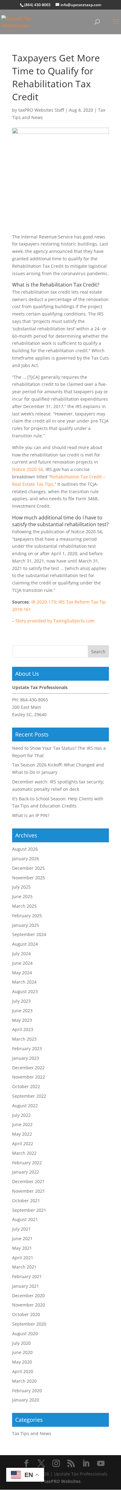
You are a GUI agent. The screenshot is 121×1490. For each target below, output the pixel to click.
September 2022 (29, 1096)
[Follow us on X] (41, 1463)
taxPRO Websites (62, 1481)
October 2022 (26, 1086)
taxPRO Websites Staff (41, 110)
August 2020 (25, 1333)
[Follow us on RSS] (71, 1463)
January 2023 (25, 1058)
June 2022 (22, 1124)
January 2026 (25, 858)
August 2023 (25, 991)
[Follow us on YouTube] (101, 1463)
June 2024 (22, 963)
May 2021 (22, 1248)
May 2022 (22, 1134)
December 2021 (28, 1181)
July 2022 (21, 1115)
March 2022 (24, 1153)
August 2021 (25, 1219)
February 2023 (27, 1048)
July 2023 (21, 1001)
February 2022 (27, 1163)
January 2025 (25, 925)
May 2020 (22, 1362)
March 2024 (24, 982)
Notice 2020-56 (27, 469)
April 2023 (22, 1029)
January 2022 (25, 1172)
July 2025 (21, 887)
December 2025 (28, 868)
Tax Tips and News (31, 1433)
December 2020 (28, 1295)
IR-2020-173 (43, 602)
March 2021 (24, 1267)
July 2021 (21, 1229)
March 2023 (24, 1039)
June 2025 (22, 896)
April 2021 (22, 1258)
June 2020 (22, 1352)
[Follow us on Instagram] (56, 1463)
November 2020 (28, 1305)
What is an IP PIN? (30, 815)
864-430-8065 (34, 700)
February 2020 (27, 1390)
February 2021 (27, 1276)
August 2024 (25, 944)
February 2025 (27, 915)
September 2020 (29, 1324)
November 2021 (28, 1191)
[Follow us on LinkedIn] (86, 1463)
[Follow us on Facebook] (26, 1463)
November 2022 (28, 1077)
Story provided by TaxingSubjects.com (55, 621)
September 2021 (29, 1210)
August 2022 (25, 1105)
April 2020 (22, 1371)
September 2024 (29, 934)
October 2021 (26, 1200)
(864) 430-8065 (37, 4)
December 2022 (28, 1068)
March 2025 (24, 906)
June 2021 (22, 1238)
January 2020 (25, 1400)
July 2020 (21, 1343)
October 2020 (26, 1314)
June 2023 (22, 1010)
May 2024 (22, 973)
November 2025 (28, 878)
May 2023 (22, 1020)
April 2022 (22, 1143)
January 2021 (25, 1286)
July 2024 (21, 953)
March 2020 (24, 1381)
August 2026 (25, 849)
